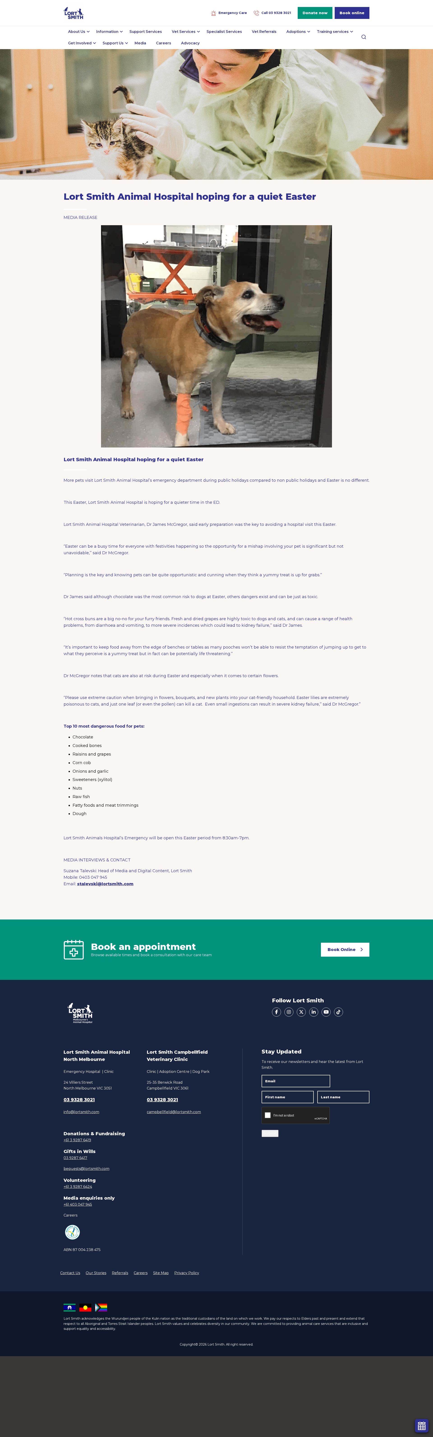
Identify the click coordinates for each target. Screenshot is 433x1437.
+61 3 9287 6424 (78, 1187)
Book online (352, 13)
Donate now (315, 13)
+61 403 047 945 (78, 1204)
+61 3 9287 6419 (77, 1140)
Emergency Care (233, 13)
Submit (270, 1133)
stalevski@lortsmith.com (105, 883)
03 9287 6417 (75, 1158)
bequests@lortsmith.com (86, 1169)
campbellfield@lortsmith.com (174, 1112)
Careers (70, 1215)
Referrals (120, 1273)
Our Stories (96, 1273)
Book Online (342, 949)
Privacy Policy (186, 1273)
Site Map (161, 1273)
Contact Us (70, 1273)
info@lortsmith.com (81, 1112)
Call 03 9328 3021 (276, 13)
